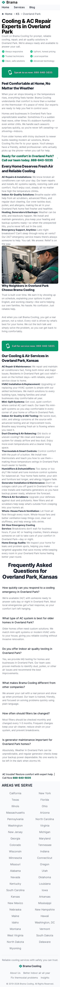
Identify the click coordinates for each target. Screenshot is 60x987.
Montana (15, 928)
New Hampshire (45, 909)
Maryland (45, 838)
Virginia (44, 825)
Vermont (44, 928)
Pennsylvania (15, 819)
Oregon (44, 864)
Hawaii (45, 916)
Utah (45, 870)
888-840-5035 (22, 777)
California (15, 793)
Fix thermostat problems (24, 977)
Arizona (45, 812)
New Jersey (15, 832)
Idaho (15, 922)
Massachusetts (15, 812)
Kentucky (15, 883)
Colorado (15, 844)
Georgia (15, 838)
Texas (15, 799)
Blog (32, 7)
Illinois (15, 806)
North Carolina (45, 819)
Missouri (15, 864)
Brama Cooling (27, 983)
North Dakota (15, 941)
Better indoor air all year (36, 972)
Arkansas (44, 896)
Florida (44, 799)
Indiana (44, 851)
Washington (15, 825)
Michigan (44, 832)
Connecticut (44, 857)
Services (19, 7)
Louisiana (45, 883)
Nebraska (15, 909)
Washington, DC (45, 922)
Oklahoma (44, 877)
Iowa (45, 890)
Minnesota (15, 857)
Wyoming (15, 948)
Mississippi (44, 903)
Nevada (15, 877)
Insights (45, 977)
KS (17, 13)
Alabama (15, 870)
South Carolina (15, 890)
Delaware (45, 941)
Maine (15, 916)
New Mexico (15, 903)
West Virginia (15, 935)
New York (45, 793)
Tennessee (44, 844)
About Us (15, 972)
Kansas (15, 896)
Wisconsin (15, 851)
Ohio (45, 806)
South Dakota (44, 935)
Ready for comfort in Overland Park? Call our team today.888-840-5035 (28, 158)
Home (5, 7)
